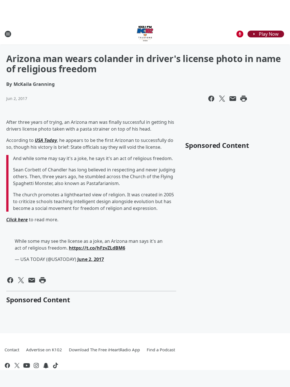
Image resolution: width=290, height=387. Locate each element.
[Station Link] (145, 34)
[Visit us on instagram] (36, 365)
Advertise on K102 (44, 349)
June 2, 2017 (90, 259)
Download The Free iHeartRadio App (104, 349)
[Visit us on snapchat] (45, 365)
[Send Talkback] (239, 34)
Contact (12, 349)
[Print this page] (244, 99)
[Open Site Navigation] (8, 34)
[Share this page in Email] (233, 99)
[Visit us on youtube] (26, 365)
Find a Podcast (161, 349)
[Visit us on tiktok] (55, 365)
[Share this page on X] (222, 99)
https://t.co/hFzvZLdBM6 (97, 248)
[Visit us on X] (17, 365)
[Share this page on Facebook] (211, 99)
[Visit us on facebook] (7, 365)
